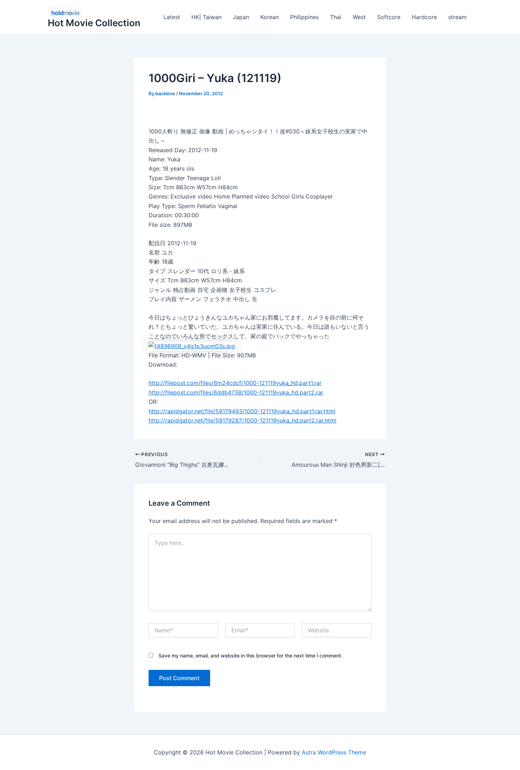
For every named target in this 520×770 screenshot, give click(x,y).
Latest (171, 17)
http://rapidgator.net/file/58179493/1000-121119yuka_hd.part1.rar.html (242, 411)
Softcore (388, 17)
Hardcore (424, 17)
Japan (241, 17)
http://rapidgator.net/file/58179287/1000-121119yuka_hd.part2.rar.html (242, 420)
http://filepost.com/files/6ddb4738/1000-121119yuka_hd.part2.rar (236, 392)
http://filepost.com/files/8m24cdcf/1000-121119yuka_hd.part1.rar (235, 382)
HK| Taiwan (206, 17)
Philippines (304, 17)
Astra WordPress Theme (334, 752)
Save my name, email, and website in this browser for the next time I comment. (250, 656)
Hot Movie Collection (94, 22)
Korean (269, 17)
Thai (335, 17)
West (359, 17)
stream (457, 17)
